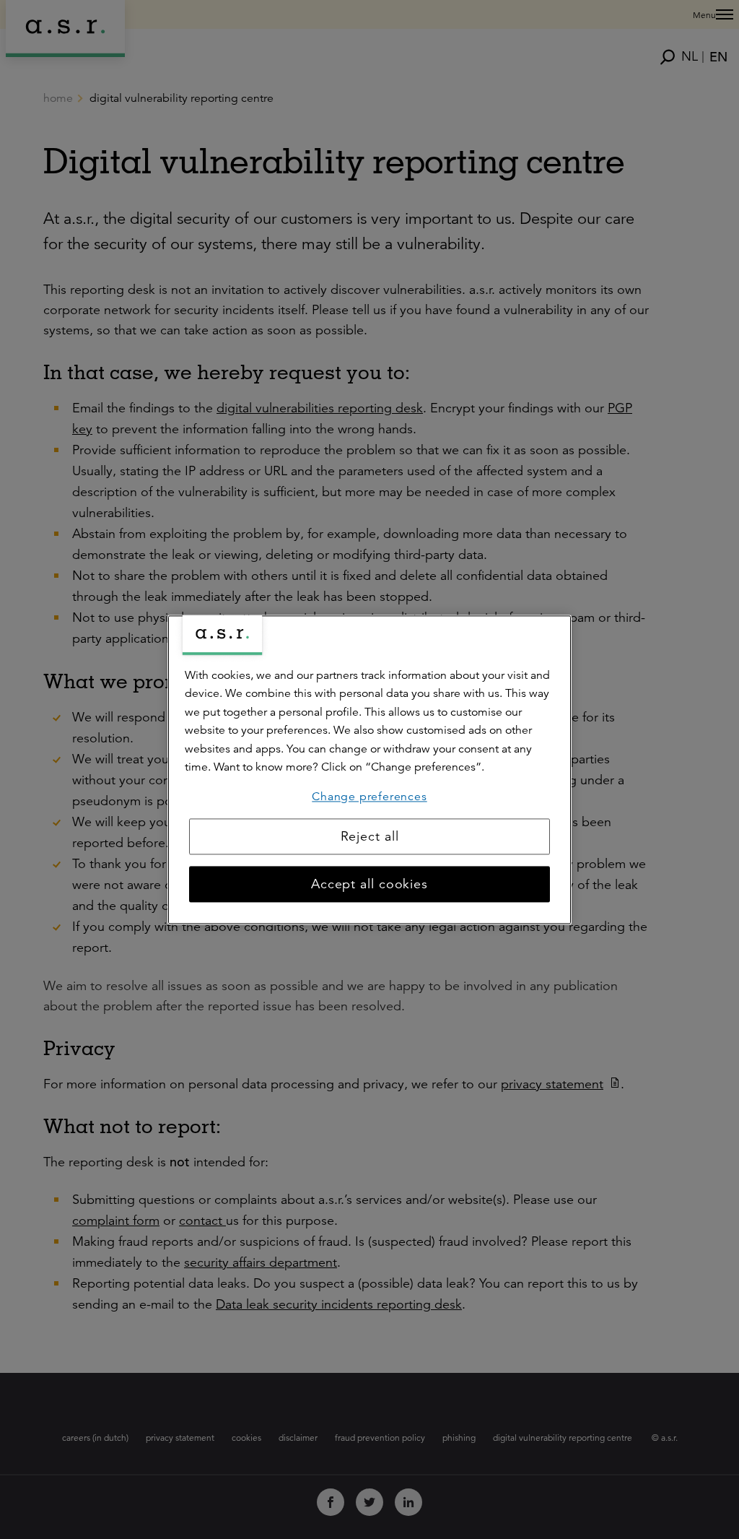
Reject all (370, 836)
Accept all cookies (369, 884)
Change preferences (369, 796)
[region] (369, 769)
